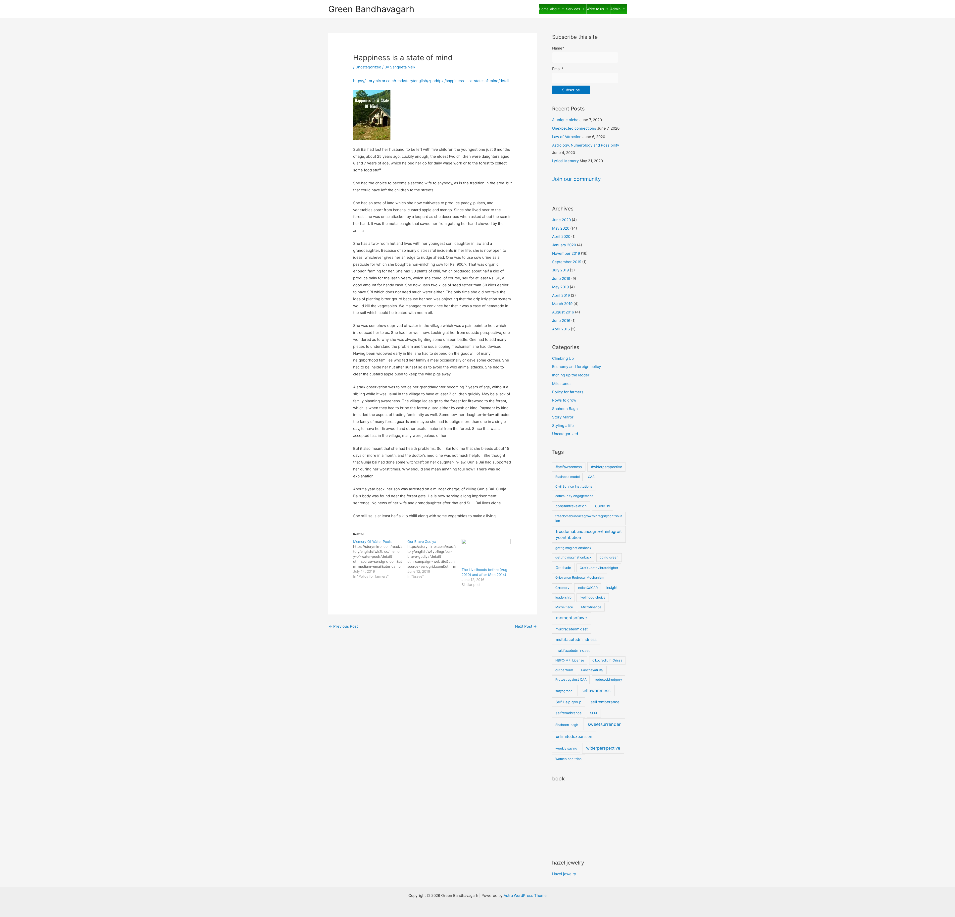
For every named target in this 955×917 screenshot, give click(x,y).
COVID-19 (602, 506)
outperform (564, 670)
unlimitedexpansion (574, 736)
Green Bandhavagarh (371, 9)
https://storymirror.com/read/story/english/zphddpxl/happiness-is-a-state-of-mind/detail (431, 80)
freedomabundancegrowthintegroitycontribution (589, 534)
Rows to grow (564, 400)
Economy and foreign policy (576, 366)
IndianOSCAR (587, 588)
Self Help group (568, 702)
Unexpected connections (574, 128)
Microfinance (591, 607)
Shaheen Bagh (565, 408)
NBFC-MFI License (569, 660)
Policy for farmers (567, 392)
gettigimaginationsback (573, 548)
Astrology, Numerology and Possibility (585, 145)
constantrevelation (571, 506)
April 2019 (561, 295)
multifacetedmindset (573, 650)
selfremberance (605, 702)
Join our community (576, 179)
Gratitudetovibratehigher (599, 568)
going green (609, 557)
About (555, 9)
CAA (591, 477)
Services (573, 9)
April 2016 (561, 329)
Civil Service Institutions (573, 486)
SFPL (594, 713)
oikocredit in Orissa (607, 660)
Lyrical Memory (565, 160)
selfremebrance (568, 713)
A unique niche (565, 119)
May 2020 (560, 228)
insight (612, 587)
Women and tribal (568, 759)
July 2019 (560, 270)
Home (543, 9)
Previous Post (343, 626)
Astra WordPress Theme (525, 895)
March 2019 (562, 303)
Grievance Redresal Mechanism (579, 577)
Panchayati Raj (592, 670)
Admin (615, 9)
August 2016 (563, 312)
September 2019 (566, 261)
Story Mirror (562, 417)
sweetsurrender (604, 724)
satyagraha (563, 691)
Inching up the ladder (570, 375)
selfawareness (596, 690)
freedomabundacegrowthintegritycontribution (588, 518)
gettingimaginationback (573, 557)
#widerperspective (606, 467)
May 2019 (560, 287)
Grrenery (562, 588)
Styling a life (563, 425)
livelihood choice (593, 597)
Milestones (562, 383)
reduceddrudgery (608, 679)
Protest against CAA (571, 679)
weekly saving (566, 748)
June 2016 (561, 320)
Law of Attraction (566, 136)
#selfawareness (569, 467)
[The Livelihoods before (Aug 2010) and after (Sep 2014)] (486, 553)
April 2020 (561, 236)
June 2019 (561, 278)
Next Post (526, 626)
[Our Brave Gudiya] (434, 559)
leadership (563, 597)
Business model (567, 477)
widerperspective (603, 748)
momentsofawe (571, 617)
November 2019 (566, 253)
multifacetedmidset (572, 629)
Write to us (595, 9)
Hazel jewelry (564, 873)
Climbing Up (563, 358)
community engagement (574, 496)
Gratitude (563, 567)
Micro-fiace (564, 607)
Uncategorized (368, 67)
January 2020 (564, 245)
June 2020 (561, 219)
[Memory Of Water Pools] (380, 559)
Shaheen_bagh (566, 725)
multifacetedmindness (576, 639)
